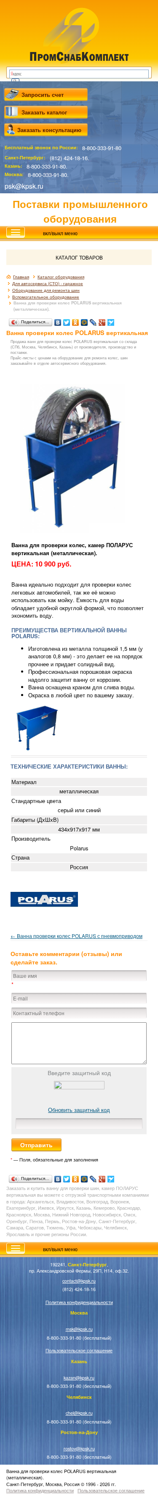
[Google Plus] (102, 320)
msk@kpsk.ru (79, 1329)
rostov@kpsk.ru (79, 1448)
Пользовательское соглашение (79, 1350)
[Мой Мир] (84, 320)
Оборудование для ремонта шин (46, 290)
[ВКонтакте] (58, 320)
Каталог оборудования (60, 277)
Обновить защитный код (79, 1110)
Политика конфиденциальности (79, 1302)
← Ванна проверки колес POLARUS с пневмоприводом (76, 935)
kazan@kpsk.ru (79, 1377)
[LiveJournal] (93, 320)
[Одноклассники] (75, 320)
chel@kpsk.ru (79, 1413)
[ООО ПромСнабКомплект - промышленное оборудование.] (79, 34)
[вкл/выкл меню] (15, 232)
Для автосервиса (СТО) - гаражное (47, 283)
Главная (21, 277)
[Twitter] (66, 320)
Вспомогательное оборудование (45, 297)
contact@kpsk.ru (79, 1281)
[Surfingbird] (111, 320)
